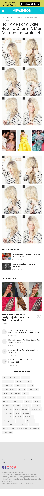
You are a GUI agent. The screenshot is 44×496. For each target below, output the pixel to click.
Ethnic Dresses (15, 393)
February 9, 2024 (17, 269)
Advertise (11, 460)
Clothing (30, 385)
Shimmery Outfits (8, 421)
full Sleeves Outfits (34, 397)
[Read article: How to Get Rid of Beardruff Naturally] (6, 266)
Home (3, 17)
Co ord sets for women (9, 389)
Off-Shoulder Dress (21, 409)
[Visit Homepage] (22, 10)
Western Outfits (22, 428)
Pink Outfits (25, 413)
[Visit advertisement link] (22, 199)
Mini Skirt (36, 405)
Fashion (25, 393)
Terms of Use (35, 460)
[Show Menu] (3, 10)
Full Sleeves (21, 397)
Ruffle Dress (29, 417)
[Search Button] (41, 10)
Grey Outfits (18, 401)
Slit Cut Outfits (8, 425)
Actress (5, 378)
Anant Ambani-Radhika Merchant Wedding (23, 351)
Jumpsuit (37, 401)
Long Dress (6, 405)
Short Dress (20, 421)
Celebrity (28, 382)
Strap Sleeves (34, 425)
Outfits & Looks (7, 413)
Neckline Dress (7, 409)
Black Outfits (14, 378)
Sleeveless (30, 421)
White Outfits (34, 428)
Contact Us (5, 462)
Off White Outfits (35, 409)
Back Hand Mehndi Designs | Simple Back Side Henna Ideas (15, 317)
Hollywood (28, 401)
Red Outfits (18, 417)
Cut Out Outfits (33, 389)
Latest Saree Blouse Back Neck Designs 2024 (22, 361)
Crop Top (22, 389)
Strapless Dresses (21, 425)
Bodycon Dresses (8, 382)
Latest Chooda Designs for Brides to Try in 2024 (26, 255)
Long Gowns (16, 405)
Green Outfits (7, 401)
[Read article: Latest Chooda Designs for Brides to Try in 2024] (6, 256)
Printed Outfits (7, 417)
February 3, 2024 (17, 259)
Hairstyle (9, 17)
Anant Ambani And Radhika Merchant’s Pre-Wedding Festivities (24, 331)
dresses (5, 393)
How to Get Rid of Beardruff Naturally (24, 265)
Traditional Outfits (9, 428)
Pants (17, 413)
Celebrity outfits (20, 385)
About (3, 460)
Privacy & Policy (23, 460)
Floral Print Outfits (9, 397)
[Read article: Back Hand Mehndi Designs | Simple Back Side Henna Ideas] (22, 296)
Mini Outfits (26, 405)
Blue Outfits (25, 378)
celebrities (19, 382)
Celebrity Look (7, 385)
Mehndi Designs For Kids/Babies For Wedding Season (24, 341)
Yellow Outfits (7, 432)
